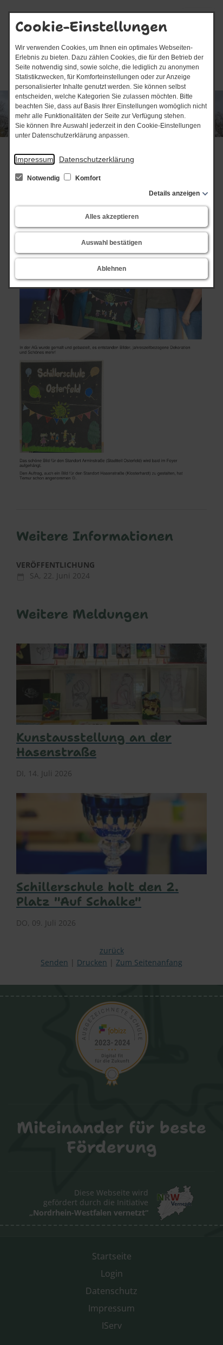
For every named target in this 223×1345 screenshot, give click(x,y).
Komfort (87, 178)
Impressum (34, 159)
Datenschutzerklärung (96, 159)
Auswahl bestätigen (111, 242)
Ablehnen (111, 268)
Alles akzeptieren (112, 216)
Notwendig (43, 178)
